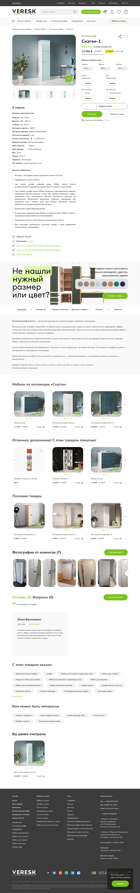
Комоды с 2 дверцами (24, 715)
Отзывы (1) (41, 309)
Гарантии (118, 309)
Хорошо (120, 883)
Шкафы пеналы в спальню (112, 685)
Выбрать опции (105, 106)
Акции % (124, 3)
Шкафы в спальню (22, 721)
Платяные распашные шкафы (49, 721)
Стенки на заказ (42, 814)
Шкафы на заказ (43, 804)
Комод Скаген (19, 423)
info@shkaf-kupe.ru (112, 808)
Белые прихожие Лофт (76, 715)
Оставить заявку (115, 296)
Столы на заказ (42, 818)
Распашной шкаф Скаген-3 (102, 423)
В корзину (92, 114)
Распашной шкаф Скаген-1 (25, 772)
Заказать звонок (91, 12)
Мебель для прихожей (99, 680)
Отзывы (70, 804)
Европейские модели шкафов (26, 674)
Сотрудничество (73, 818)
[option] (31, 411)
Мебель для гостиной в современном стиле (77, 674)
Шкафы (49, 674)
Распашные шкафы (105, 691)
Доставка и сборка (80, 309)
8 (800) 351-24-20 (110, 805)
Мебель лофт (17, 847)
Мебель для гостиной (110, 674)
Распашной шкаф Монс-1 (101, 534)
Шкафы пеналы (87, 685)
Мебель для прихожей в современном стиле (65, 680)
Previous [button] (15, 460)
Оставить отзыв (115, 597)
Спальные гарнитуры (47, 691)
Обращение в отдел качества (78, 832)
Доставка (71, 3)
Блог (93, 3)
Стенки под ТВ (99, 715)
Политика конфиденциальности (78, 821)
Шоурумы (82, 3)
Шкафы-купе (17, 822)
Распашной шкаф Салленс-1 (64, 534)
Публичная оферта (24, 254)
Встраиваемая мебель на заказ (48, 821)
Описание (22, 309)
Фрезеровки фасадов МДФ (77, 836)
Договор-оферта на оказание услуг (80, 829)
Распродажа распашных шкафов (76, 691)
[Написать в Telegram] (104, 12)
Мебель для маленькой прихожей (28, 685)
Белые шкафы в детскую (50, 715)
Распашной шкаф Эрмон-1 (25, 534)
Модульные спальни (23, 691)
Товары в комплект (60, 309)
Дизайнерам (113, 3)
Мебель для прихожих (20, 833)
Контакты (102, 3)
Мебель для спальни (19, 840)
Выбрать (88, 83)
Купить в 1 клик (117, 114)
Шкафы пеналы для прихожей (61, 685)
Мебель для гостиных (20, 836)
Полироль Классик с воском (25, 478)
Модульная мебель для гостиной (28, 680)
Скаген (30, 241)
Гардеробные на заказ (45, 811)
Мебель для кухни (19, 843)
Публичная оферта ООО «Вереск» (79, 825)
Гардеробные (17, 829)
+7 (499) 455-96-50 (111, 801)
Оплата (99, 309)
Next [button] (125, 404)
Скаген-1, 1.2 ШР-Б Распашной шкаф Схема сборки (38, 250)
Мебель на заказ (43, 800)
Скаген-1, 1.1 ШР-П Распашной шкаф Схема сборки (38, 245)
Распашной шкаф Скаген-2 (63, 423)
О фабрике (61, 3)
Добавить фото (115, 552)
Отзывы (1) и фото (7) (103, 46)
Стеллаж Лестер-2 (60, 478)
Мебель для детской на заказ (47, 825)
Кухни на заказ (42, 807)
